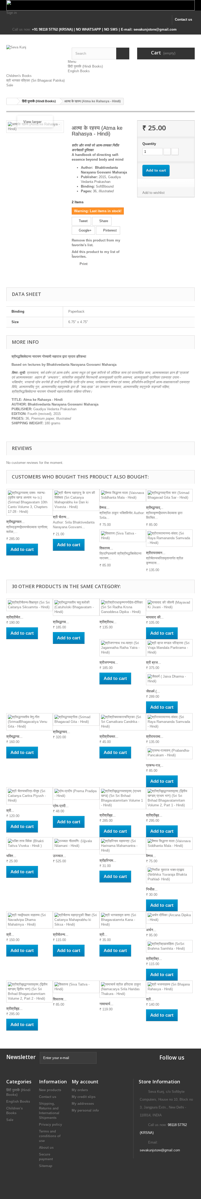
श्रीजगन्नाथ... (108, 662)
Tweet (83, 221)
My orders (80, 1090)
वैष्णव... (104, 507)
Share (103, 221)
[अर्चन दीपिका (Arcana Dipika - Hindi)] (169, 917)
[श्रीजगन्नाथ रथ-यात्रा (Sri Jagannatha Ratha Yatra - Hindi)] (122, 647)
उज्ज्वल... (59, 856)
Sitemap (45, 1166)
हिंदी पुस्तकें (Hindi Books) (85, 66)
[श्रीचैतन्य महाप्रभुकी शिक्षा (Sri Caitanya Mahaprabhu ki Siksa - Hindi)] (76, 919)
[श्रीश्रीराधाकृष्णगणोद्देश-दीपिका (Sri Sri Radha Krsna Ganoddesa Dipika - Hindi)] (122, 607)
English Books (79, 71)
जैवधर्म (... (153, 691)
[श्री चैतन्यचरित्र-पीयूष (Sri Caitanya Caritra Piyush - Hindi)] (29, 795)
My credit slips (84, 1097)
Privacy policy (50, 1125)
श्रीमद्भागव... (61, 622)
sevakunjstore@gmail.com (160, 1150)
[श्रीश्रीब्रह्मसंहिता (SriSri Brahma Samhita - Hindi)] (169, 946)
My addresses (83, 1104)
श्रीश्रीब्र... (154, 958)
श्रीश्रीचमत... (108, 736)
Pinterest (109, 230)
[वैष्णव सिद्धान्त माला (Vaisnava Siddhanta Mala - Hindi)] (122, 495)
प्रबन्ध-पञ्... (154, 765)
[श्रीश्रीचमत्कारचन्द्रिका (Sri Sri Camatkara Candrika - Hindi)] (122, 721)
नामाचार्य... (106, 1004)
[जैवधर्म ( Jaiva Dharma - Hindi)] (169, 679)
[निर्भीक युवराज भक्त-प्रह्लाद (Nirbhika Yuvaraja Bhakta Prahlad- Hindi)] (169, 874)
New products (50, 1090)
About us (46, 1148)
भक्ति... (11, 856)
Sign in (11, 13)
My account (85, 1081)
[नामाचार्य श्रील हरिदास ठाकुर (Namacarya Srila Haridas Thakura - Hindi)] (122, 989)
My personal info (85, 1110)
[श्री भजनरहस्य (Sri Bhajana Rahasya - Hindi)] (169, 987)
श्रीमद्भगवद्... (154, 507)
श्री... (10, 810)
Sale (9, 85)
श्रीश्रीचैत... (14, 617)
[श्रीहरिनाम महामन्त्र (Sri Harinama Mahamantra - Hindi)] (122, 845)
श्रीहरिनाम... (107, 860)
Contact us (183, 19)
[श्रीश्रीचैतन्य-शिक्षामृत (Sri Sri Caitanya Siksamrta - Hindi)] (29, 605)
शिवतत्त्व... (106, 548)
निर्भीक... (152, 889)
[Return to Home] (12, 101)
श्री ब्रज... (153, 662)
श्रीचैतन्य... (60, 934)
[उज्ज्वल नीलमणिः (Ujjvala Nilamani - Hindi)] (76, 843)
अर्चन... (151, 930)
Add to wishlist (153, 193)
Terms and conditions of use (49, 1136)
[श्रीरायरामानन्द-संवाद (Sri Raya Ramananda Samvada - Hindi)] (169, 538)
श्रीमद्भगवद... (61, 732)
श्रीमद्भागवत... (15, 522)
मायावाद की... (155, 617)
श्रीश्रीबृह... (107, 815)
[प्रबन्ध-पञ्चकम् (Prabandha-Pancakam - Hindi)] (169, 753)
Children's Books (19, 76)
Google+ (85, 230)
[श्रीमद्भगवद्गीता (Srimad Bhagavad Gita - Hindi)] (76, 719)
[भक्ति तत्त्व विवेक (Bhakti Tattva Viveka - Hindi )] (29, 843)
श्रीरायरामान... (155, 553)
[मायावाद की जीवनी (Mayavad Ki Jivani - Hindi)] (169, 605)
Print (83, 264)
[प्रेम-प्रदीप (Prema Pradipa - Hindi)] (76, 793)
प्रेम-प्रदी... (61, 806)
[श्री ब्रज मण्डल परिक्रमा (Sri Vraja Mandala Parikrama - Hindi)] (169, 647)
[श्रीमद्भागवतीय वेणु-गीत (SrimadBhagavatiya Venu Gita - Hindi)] (29, 721)
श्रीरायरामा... (154, 736)
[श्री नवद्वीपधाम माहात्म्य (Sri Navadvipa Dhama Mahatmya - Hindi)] (29, 919)
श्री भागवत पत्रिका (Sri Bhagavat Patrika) (35, 80)
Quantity (149, 144)
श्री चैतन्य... (61, 517)
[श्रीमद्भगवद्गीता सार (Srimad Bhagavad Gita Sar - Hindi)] (169, 495)
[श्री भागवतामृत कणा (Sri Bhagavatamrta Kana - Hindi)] (122, 919)
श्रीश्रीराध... (107, 622)
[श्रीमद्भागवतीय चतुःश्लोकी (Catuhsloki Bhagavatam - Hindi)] (76, 607)
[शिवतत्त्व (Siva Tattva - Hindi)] (122, 536)
